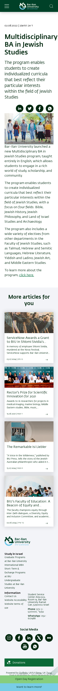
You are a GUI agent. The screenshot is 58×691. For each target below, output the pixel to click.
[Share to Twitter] (30, 111)
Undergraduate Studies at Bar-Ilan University (14, 584)
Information (12, 593)
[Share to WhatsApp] (49, 111)
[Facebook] (19, 641)
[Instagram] (9, 641)
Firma (38, 673)
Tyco (49, 673)
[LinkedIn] (29, 641)
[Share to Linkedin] (20, 111)
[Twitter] (39, 641)
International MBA (14, 565)
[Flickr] (49, 641)
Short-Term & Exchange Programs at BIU (15, 573)
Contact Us (10, 596)
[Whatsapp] (35, 649)
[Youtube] (25, 649)
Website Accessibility (16, 600)
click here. (26, 275)
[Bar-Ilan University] (29, 6)
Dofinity (23, 673)
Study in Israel (14, 554)
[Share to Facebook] (40, 111)
